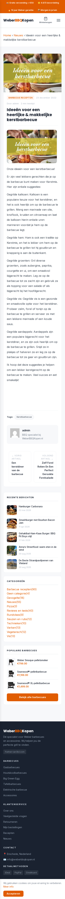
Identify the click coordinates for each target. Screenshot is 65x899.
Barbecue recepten (22, 589)
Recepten (8, 833)
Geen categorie (18, 593)
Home (7, 35)
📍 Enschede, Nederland (17, 854)
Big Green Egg (11, 778)
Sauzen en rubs (19, 619)
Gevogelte (15, 597)
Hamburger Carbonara (30, 506)
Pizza (12, 606)
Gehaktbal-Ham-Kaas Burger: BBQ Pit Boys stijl (37, 535)
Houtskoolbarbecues (15, 772)
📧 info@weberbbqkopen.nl (19, 859)
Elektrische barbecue (15, 789)
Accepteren (13, 893)
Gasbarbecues (11, 767)
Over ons (8, 810)
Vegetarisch (16, 632)
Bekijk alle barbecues (32, 697)
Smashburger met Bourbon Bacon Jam (37, 521)
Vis (11, 636)
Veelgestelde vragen (15, 816)
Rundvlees (15, 614)
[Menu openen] (58, 20)
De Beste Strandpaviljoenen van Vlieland (36, 562)
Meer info (8, 886)
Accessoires (10, 795)
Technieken (16, 623)
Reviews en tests (20, 610)
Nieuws (18, 35)
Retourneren (10, 821)
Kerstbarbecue (24, 417)
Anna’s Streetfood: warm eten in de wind (37, 548)
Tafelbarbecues (12, 784)
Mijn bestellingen (12, 827)
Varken (13, 627)
